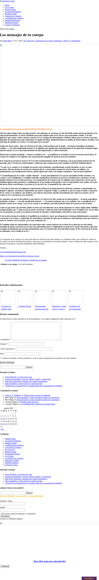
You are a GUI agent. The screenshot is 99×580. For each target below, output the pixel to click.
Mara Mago (7, 41)
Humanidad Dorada (12, 20)
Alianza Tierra (10, 9)
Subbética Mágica (11, 23)
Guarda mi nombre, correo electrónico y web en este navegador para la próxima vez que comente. (39, 358)
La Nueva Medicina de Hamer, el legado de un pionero (26, 260)
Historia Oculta (10, 452)
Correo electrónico (8, 349)
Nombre (4, 344)
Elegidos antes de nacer (29, 402)
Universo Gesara (11, 465)
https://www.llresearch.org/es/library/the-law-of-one (19, 256)
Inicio (7, 5)
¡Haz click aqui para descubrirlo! (49, 561)
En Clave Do (29, 41)
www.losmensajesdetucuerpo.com (13, 252)
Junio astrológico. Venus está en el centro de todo (23, 384)
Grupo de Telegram (12, 25)
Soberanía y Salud (61, 41)
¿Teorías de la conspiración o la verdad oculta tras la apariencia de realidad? (33, 386)
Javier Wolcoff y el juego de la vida (18, 377)
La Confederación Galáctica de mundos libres (38, 404)
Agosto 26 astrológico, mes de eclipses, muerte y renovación (28, 379)
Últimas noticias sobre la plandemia (36, 395)
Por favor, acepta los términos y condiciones (18, 514)
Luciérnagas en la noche (44, 41)
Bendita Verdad (11, 14)
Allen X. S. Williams (13, 395)
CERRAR (5, 566)
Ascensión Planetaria (13, 12)
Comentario (5, 339)
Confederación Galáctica (14, 18)
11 (4, 419)
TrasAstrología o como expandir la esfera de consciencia (38, 397)
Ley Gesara (9, 7)
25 (4, 424)
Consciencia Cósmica (13, 16)
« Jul (2, 429)
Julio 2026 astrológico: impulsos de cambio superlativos (26, 381)
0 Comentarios (74, 41)
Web (2, 354)
